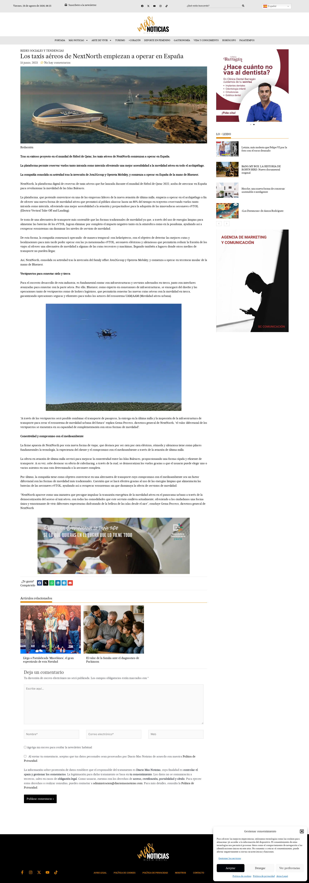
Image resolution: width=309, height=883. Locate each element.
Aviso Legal (282, 876)
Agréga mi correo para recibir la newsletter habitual (59, 747)
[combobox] (214, 6)
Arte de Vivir (100, 40)
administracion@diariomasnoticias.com (118, 783)
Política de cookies (242, 876)
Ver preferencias (289, 868)
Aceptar (231, 868)
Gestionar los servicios (230, 858)
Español (271, 6)
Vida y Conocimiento (206, 40)
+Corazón (135, 40)
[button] (302, 831)
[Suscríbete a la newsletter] (66, 5)
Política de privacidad (264, 876)
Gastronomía (182, 40)
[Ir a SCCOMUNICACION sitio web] (252, 281)
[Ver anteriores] (219, 223)
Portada (60, 40)
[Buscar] (243, 6)
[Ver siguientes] (226, 223)
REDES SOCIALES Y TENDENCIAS (42, 50)
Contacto (198, 873)
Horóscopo (229, 40)
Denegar (260, 868)
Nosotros (180, 873)
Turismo (120, 40)
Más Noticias (76, 40)
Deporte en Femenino (157, 40)
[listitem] (252, 149)
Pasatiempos (246, 40)
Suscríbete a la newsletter (82, 5)
